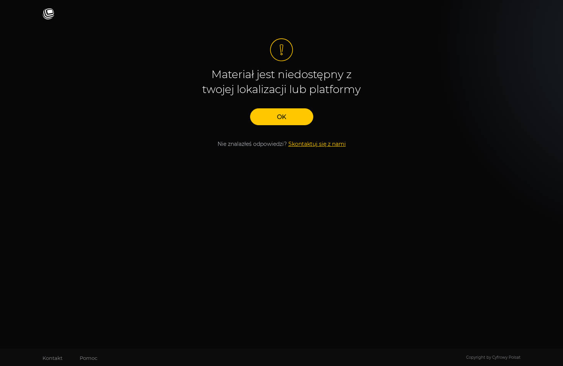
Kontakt (52, 358)
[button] (281, 116)
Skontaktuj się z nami (317, 144)
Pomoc (88, 358)
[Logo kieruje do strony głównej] (48, 14)
